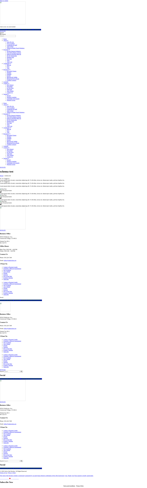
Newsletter (10, 86)
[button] (73, 178)
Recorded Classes (11, 71)
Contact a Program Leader (10, 267)
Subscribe (9, 89)
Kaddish (9, 74)
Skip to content (4, 0)
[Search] (21, 371)
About (5, 40)
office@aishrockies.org (10, 260)
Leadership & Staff (12, 45)
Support (5, 94)
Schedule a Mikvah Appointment (12, 268)
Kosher (9, 75)
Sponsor (5, 275)
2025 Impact (10, 85)
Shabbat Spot (10, 57)
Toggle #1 (7, 178)
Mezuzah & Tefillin (12, 77)
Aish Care (9, 62)
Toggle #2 (7, 181)
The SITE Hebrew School (14, 52)
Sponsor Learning (11, 97)
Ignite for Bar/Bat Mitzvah (14, 54)
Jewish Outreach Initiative (14, 51)
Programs (6, 49)
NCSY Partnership (12, 56)
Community (6, 63)
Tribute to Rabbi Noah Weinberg (15, 48)
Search (2, 32)
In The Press (10, 88)
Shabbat (9, 72)
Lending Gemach (11, 80)
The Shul (9, 59)
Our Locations (11, 43)
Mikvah (9, 65)
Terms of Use (3, 473)
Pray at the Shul (7, 276)
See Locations (7, 270)
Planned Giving (11, 100)
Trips (8, 60)
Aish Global (10, 46)
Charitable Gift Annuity (13, 98)
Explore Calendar (8, 278)
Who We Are (10, 42)
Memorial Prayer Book (13, 79)
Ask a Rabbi (10, 91)
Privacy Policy (12, 473)
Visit (8, 68)
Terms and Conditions (69, 486)
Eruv (8, 66)
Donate (9, 95)
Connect (5, 83)
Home (5, 39)
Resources (6, 69)
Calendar (5, 82)
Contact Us (10, 92)
